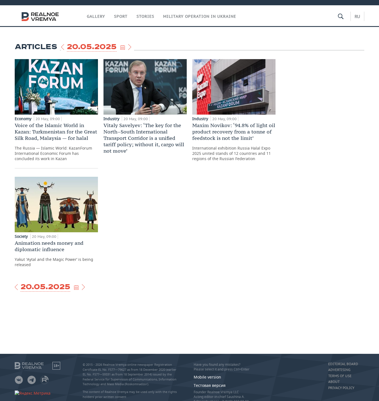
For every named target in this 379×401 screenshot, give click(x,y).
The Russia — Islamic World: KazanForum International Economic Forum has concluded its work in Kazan (56, 141)
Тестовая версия (210, 385)
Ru (357, 16)
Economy (23, 118)
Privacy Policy (341, 388)
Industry (111, 118)
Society (22, 236)
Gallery (96, 16)
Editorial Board (343, 364)
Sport (121, 16)
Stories (145, 16)
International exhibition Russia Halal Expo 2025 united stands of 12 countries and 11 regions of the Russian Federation (233, 141)
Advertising (339, 370)
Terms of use (340, 376)
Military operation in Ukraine (199, 16)
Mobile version (207, 377)
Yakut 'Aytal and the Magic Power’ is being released (54, 253)
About (334, 382)
